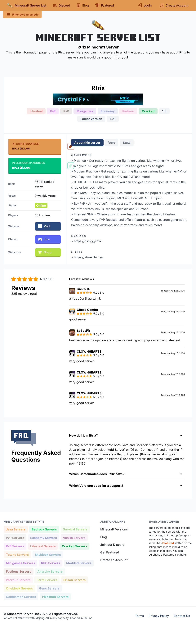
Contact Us (181, 616)
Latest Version (91, 119)
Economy (108, 111)
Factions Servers (18, 571)
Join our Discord (112, 545)
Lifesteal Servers (43, 546)
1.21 (113, 119)
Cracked (148, 111)
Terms (139, 616)
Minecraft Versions (114, 529)
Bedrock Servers (44, 529)
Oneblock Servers (19, 588)
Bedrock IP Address (30, 162)
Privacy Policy (159, 616)
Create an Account (114, 560)
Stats (127, 142)
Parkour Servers (18, 580)
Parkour (128, 111)
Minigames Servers (20, 563)
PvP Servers (15, 538)
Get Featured (109, 552)
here (183, 554)
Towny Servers (17, 554)
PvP (66, 111)
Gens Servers (49, 588)
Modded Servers (78, 563)
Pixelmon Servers (55, 597)
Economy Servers (43, 538)
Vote (111, 142)
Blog (103, 537)
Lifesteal (36, 111)
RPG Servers (50, 563)
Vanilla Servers (74, 538)
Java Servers (15, 529)
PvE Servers (15, 546)
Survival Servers (75, 529)
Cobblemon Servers (21, 597)
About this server (87, 142)
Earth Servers (46, 580)
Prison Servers (74, 580)
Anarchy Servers (50, 571)
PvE (53, 111)
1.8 (164, 111)
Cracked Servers (74, 546)
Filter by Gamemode (25, 14)
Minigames (85, 111)
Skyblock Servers (48, 554)
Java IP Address (27, 143)
